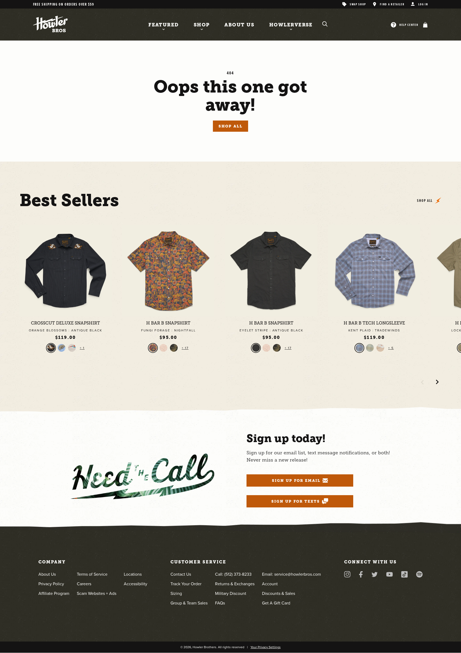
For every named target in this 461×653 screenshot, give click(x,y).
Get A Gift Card (276, 603)
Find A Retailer (392, 4)
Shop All (230, 126)
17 (186, 348)
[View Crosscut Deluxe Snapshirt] (65, 271)
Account (270, 584)
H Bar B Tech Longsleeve (374, 323)
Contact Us (180, 574)
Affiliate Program (53, 593)
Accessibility (135, 584)
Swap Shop (358, 4)
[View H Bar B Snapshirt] (168, 271)
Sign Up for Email (296, 480)
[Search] (325, 24)
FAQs (220, 603)
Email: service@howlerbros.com (291, 574)
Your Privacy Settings (266, 647)
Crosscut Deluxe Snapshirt (65, 323)
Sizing (176, 593)
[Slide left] (422, 382)
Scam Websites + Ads (96, 593)
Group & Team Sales (189, 603)
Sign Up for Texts (295, 501)
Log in (423, 4)
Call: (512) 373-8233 (233, 574)
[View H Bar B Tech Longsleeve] (374, 271)
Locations (133, 574)
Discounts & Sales (278, 593)
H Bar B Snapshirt (168, 323)
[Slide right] (437, 382)
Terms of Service (92, 574)
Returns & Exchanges (235, 584)
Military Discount (230, 593)
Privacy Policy (51, 584)
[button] (424, 24)
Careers (84, 584)
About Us (47, 574)
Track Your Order (185, 584)
